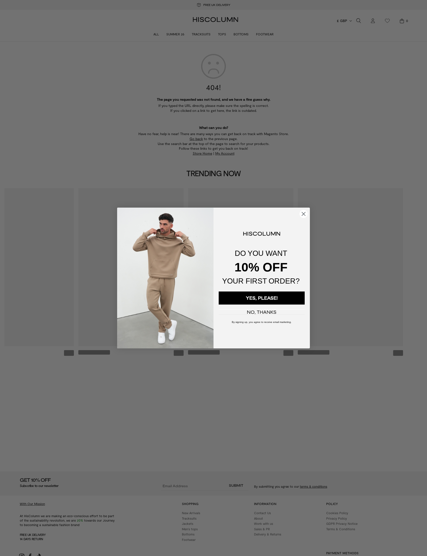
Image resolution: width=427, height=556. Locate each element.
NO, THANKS (262, 312)
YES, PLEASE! (262, 298)
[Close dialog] (303, 214)
